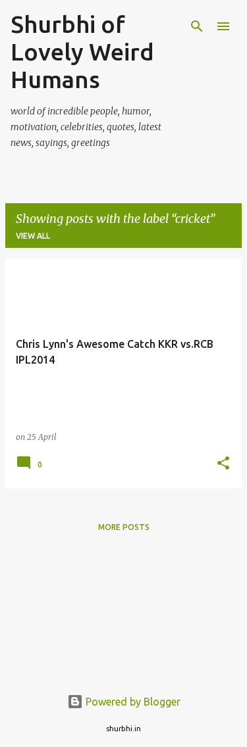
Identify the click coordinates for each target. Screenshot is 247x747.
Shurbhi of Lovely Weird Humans (82, 52)
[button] (223, 464)
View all (33, 235)
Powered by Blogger (131, 702)
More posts (124, 527)
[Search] (197, 26)
